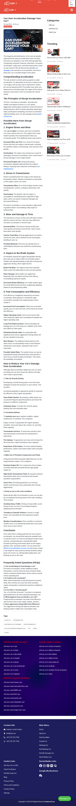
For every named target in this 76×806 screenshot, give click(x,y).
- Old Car (51, 25)
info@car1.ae (11, 733)
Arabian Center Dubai (14, 729)
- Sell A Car (52, 32)
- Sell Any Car (53, 28)
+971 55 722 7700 (12, 737)
